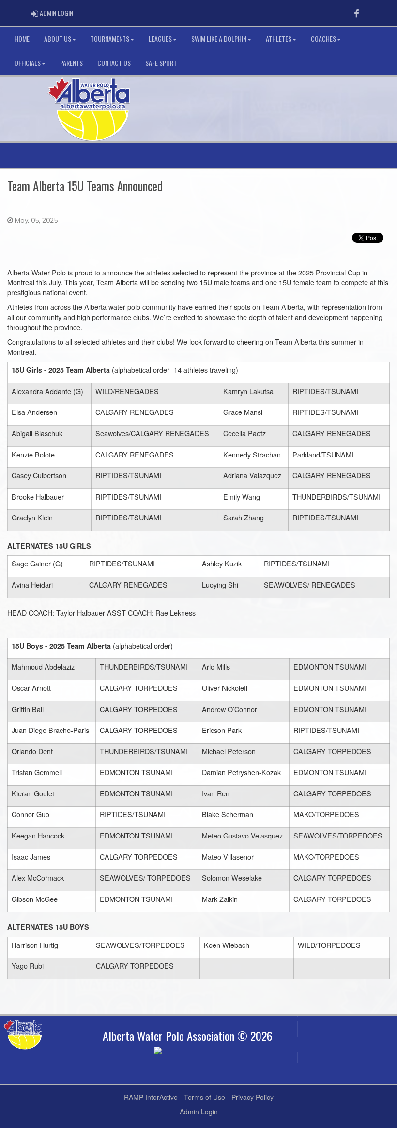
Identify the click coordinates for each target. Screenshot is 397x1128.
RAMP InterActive (151, 1097)
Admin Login (199, 1111)
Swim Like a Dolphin (218, 38)
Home (22, 38)
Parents (71, 63)
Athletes (278, 38)
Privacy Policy (252, 1097)
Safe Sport (161, 63)
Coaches (323, 38)
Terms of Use (204, 1097)
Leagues (160, 38)
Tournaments (110, 38)
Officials (28, 63)
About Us (57, 38)
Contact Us (114, 63)
